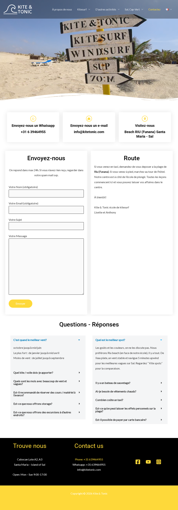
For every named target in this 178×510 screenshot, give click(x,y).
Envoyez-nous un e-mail (89, 125)
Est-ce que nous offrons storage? (32, 403)
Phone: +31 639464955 (89, 459)
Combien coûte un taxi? (109, 399)
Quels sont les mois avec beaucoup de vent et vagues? (40, 382)
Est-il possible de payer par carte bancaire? (121, 419)
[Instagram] (158, 461)
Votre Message (18, 236)
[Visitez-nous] (145, 119)
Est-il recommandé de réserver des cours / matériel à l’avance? (44, 394)
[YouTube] (148, 461)
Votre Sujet (15, 219)
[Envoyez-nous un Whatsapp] (33, 119)
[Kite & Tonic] (17, 9)
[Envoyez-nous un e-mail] (89, 119)
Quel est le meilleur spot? (110, 339)
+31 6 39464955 (33, 132)
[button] (48, 340)
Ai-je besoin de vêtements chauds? (115, 391)
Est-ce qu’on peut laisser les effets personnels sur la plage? (125, 410)
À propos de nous (62, 9)
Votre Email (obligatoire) (23, 203)
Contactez (154, 9)
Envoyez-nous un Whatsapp (33, 125)
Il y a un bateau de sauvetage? (112, 382)
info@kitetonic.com (89, 132)
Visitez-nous (145, 125)
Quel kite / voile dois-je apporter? (33, 372)
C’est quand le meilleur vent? (30, 339)
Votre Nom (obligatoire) (23, 187)
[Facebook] (137, 461)
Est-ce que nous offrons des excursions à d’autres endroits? (42, 414)
